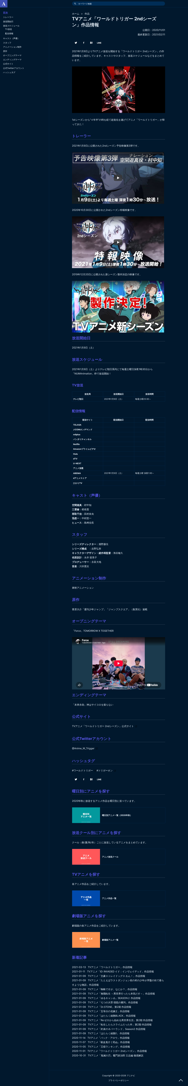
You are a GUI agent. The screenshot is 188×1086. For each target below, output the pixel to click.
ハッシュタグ (9, 72)
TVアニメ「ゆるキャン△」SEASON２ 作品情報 (114, 998)
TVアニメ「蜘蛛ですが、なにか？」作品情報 (112, 989)
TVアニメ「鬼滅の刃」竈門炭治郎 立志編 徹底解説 (115, 1055)
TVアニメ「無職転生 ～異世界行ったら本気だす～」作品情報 (121, 993)
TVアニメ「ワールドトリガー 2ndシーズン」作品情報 (117, 1051)
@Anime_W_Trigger (83, 748)
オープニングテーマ (12, 55)
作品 (87, 13)
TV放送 (8, 29)
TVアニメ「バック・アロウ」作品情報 (108, 1037)
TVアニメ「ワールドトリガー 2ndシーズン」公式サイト (103, 726)
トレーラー (8, 17)
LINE (99, 43)
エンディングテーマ (12, 59)
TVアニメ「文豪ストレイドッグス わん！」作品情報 (116, 976)
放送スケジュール (11, 25)
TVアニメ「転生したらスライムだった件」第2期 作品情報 (120, 1024)
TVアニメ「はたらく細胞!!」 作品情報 (108, 1033)
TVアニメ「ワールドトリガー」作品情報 (110, 967)
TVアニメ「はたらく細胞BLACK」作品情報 (112, 1015)
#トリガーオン (105, 770)
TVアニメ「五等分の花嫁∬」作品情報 (109, 1011)
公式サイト (8, 63)
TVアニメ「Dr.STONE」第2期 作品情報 (109, 1006)
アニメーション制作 (12, 47)
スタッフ (7, 42)
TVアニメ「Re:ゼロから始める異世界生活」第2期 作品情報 (120, 1020)
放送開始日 (8, 21)
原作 (5, 51)
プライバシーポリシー (118, 1080)
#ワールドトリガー (82, 770)
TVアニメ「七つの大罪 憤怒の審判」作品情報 (113, 1002)
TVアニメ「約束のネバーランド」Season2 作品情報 (116, 1029)
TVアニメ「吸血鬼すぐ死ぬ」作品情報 (109, 1042)
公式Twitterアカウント (13, 68)
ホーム (75, 13)
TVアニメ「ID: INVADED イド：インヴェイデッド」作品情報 (120, 971)
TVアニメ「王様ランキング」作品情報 (109, 1046)
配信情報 (9, 33)
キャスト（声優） (11, 38)
